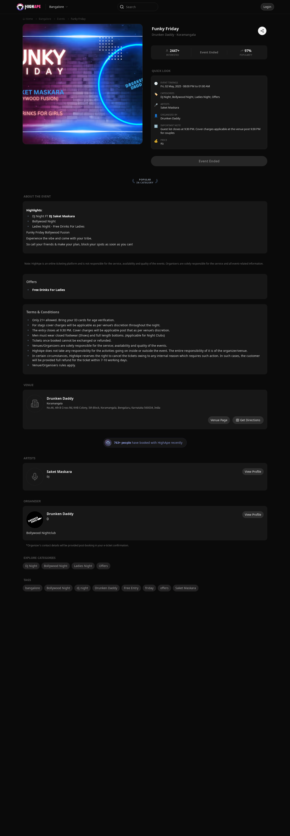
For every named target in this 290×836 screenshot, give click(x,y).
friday (149, 588)
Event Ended (209, 161)
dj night (82, 588)
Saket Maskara (185, 588)
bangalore (32, 588)
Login (267, 7)
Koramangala (186, 35)
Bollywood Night (182, 97)
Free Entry (131, 588)
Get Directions (250, 420)
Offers (216, 97)
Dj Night (165, 97)
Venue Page (219, 420)
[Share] (262, 31)
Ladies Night (203, 97)
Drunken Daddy (106, 588)
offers (164, 588)
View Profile (253, 472)
